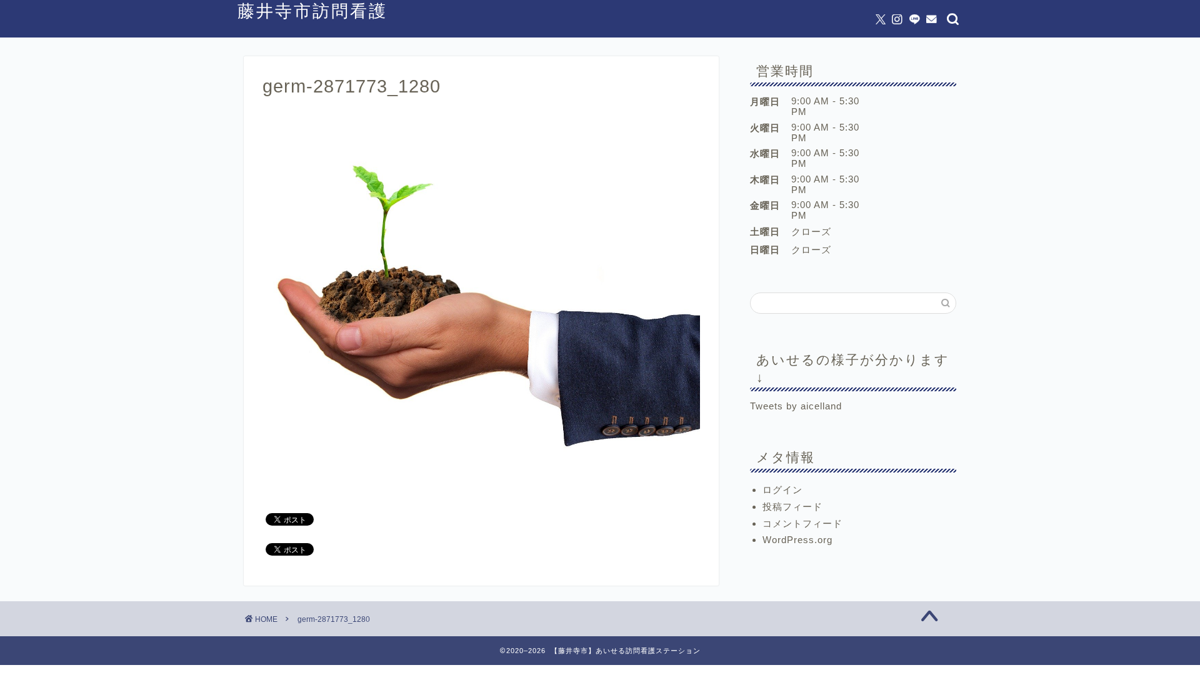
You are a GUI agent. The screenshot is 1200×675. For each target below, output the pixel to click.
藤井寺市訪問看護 (313, 10)
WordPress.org (797, 539)
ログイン (782, 489)
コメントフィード (802, 523)
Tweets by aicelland (796, 406)
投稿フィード (792, 506)
